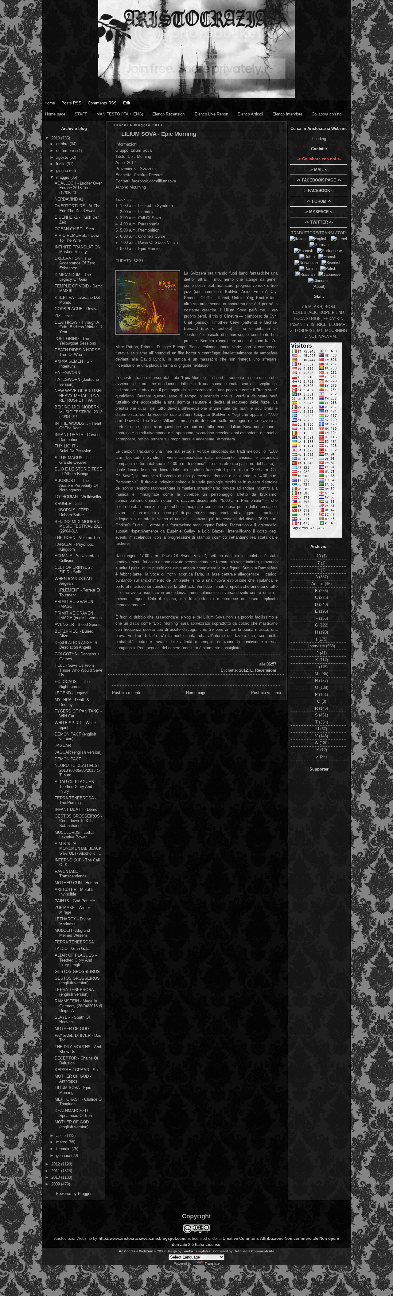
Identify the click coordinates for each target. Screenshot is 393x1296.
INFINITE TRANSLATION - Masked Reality (79, 249)
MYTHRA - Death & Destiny (72, 702)
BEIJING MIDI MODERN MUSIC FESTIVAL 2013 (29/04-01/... (78, 412)
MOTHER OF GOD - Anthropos (73, 1078)
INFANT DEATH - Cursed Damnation (77, 437)
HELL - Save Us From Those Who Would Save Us (78, 670)
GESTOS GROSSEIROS (77, 971)
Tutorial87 (242, 1251)
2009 (56, 1184)
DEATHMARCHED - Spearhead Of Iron (73, 1113)
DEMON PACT (68, 759)
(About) (319, 286)
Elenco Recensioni (168, 114)
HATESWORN (67, 372)
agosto (62, 157)
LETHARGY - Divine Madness (73, 921)
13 (319, 556)
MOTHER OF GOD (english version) (72, 1124)
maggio (63, 177)
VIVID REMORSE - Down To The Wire (77, 238)
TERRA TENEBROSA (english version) (74, 992)
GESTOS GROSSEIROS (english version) (77, 981)
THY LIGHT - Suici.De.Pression (73, 448)
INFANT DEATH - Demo (76, 809)
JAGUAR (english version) (78, 752)
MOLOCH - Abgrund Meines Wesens (72, 933)
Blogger (84, 1193)
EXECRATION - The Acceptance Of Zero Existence (75, 263)
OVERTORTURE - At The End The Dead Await (77, 208)
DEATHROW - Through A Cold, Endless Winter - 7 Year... (79, 327)
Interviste (317, 646)
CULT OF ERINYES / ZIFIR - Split (74, 570)
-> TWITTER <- (319, 222)
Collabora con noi (327, 114)
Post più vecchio (266, 692)
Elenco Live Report (211, 114)
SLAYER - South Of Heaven (72, 1020)
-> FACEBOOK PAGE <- (319, 180)
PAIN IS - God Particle (75, 901)
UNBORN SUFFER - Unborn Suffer (73, 512)
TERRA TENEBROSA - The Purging (75, 800)
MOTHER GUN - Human (76, 882)
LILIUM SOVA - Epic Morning (73, 1090)
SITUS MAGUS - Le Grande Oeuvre (73, 460)
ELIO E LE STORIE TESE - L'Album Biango (78, 471)
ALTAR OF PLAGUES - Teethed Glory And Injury (75, 786)
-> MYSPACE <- (319, 211)
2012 (56, 1164)
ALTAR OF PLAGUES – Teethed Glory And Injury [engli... (76, 960)
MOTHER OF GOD (72, 1028)
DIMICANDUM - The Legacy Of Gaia (73, 277)
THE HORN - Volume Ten (77, 537)
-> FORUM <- (319, 201)
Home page (55, 114)
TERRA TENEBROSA (74, 942)
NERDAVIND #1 (69, 199)
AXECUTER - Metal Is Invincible (75, 892)
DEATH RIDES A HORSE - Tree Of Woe (79, 352)
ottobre (63, 144)
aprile (61, 1135)
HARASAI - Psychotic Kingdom (74, 547)
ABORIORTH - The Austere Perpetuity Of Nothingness (76, 485)
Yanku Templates (197, 1251)
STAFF (81, 114)
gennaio (63, 1155)
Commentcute (262, 1251)
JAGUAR (63, 745)
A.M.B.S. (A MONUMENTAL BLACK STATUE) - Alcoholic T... (79, 848)
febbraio (64, 1148)
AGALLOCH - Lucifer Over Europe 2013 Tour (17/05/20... (78, 188)
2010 (56, 1177)
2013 (56, 138)
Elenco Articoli (250, 114)
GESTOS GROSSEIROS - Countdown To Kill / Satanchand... (78, 821)
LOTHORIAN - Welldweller (78, 496)
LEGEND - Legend (71, 693)
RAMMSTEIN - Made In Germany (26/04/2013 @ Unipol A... (79, 1006)
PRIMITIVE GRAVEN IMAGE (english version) (79, 615)
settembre (65, 150)
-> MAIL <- (319, 169)
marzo (62, 1142)
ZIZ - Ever (64, 315)
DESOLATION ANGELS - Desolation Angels (77, 645)
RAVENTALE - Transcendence (71, 874)
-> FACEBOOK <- (319, 190)
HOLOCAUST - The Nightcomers (72, 684)
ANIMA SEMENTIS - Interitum (73, 364)
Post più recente (126, 692)
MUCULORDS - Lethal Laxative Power (74, 835)
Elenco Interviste (287, 114)
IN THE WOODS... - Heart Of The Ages (78, 426)
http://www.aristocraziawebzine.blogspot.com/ (143, 1238)
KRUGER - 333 (68, 503)
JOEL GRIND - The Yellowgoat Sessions (75, 341)
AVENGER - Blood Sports (78, 624)
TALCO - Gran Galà (72, 948)
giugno (62, 170)
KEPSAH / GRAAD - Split (78, 1070)
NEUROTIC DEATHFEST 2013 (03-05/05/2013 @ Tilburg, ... (78, 770)
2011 (56, 1171)
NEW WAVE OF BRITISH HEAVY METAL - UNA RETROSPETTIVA (78, 395)
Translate (212, 1263)
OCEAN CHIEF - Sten (74, 229)
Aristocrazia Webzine (136, 1251)
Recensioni (265, 670)
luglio (61, 164)
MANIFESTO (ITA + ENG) (119, 114)
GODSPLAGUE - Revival (77, 308)
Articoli (318, 583)
